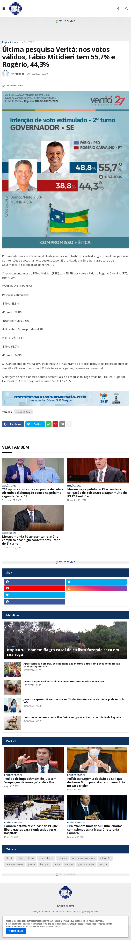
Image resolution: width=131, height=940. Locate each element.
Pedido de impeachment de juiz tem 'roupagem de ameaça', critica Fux (30, 780)
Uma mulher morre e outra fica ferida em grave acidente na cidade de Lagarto (72, 717)
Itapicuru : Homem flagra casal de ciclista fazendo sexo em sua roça (63, 651)
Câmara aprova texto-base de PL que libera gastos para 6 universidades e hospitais (31, 829)
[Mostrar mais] (69, 424)
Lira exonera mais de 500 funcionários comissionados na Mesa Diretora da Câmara (94, 829)
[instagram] (96, 588)
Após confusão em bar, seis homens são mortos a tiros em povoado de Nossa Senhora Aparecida (72, 665)
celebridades (46, 858)
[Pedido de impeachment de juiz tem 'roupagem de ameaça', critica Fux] (34, 760)
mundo (69, 864)
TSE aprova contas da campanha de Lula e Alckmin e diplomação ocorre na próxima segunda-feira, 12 (32, 493)
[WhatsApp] (49, 424)
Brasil (9, 858)
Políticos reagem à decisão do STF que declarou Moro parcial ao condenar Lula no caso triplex (96, 782)
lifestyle (44, 864)
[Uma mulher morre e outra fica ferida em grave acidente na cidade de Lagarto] (12, 723)
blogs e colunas (26, 858)
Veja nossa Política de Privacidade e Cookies (41, 926)
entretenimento (14, 864)
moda (57, 864)
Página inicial (9, 42)
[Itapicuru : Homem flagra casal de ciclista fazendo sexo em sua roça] (65, 640)
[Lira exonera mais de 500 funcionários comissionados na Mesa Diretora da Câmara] (97, 807)
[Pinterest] (55, 424)
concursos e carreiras (83, 858)
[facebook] (34, 582)
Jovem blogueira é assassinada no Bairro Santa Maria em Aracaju (64, 681)
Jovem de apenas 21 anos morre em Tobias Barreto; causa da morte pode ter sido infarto (74, 701)
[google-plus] (96, 595)
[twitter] (96, 582)
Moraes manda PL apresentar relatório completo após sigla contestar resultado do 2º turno (31, 540)
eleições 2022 (26, 42)
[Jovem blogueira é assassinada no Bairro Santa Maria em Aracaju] (12, 687)
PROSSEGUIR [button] (16, 931)
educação (105, 858)
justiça (31, 864)
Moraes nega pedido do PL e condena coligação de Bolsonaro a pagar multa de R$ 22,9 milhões (97, 493)
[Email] (62, 424)
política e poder (86, 864)
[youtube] (34, 588)
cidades (63, 858)
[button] (4, 8)
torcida (103, 864)
